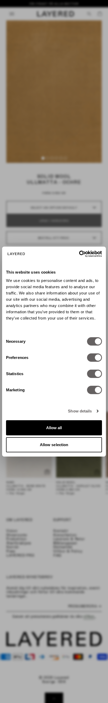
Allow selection (54, 444)
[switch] (94, 357)
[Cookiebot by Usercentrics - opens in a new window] (79, 253)
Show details (80, 411)
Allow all (54, 427)
